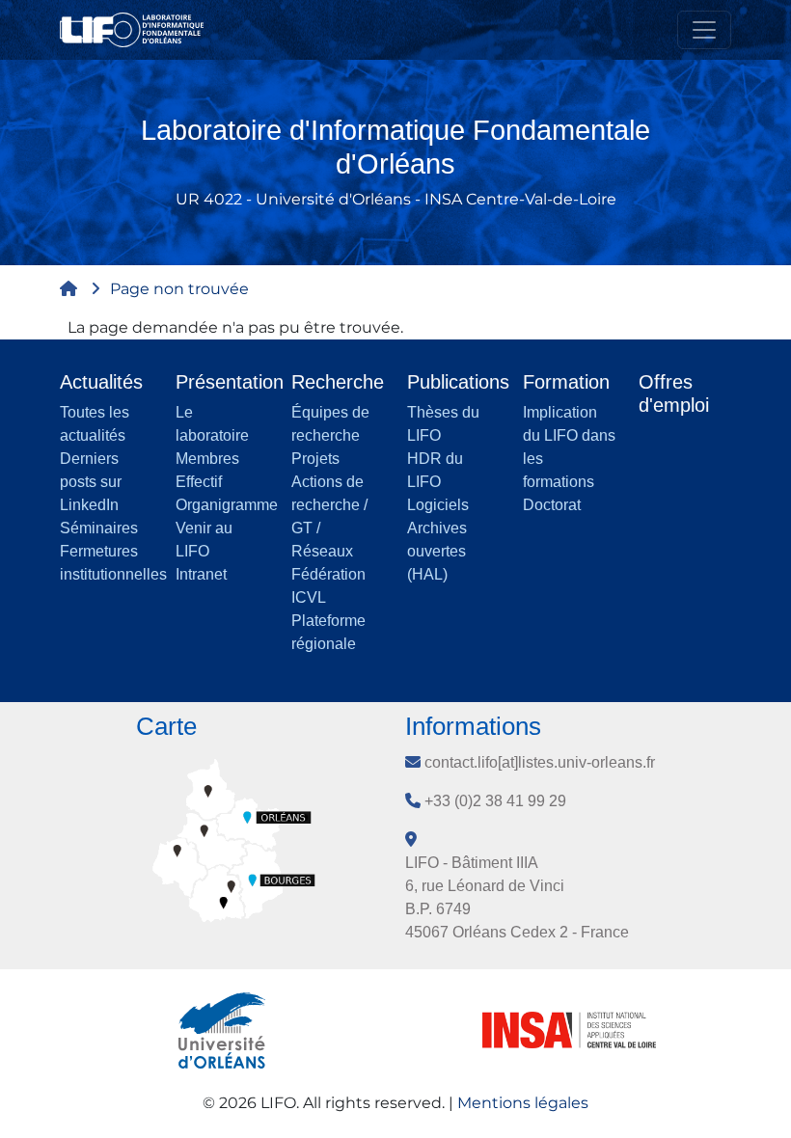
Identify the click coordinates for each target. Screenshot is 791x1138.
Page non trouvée (179, 289)
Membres (207, 458)
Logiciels (438, 505)
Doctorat (552, 505)
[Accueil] (139, 30)
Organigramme (227, 505)
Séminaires (99, 528)
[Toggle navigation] (704, 30)
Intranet (201, 574)
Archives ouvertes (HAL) (437, 551)
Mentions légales (522, 1103)
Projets (315, 458)
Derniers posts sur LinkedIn (91, 481)
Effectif (199, 482)
